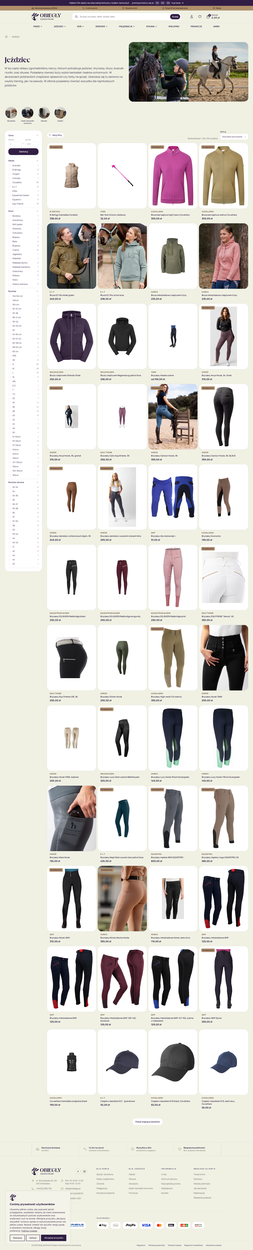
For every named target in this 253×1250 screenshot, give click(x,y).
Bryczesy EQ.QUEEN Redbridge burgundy (120, 616)
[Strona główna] (6, 36)
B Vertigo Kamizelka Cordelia (64, 214)
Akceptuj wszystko (53, 1238)
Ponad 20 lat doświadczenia (176, 8)
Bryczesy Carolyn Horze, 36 (164, 455)
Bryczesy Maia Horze (60, 857)
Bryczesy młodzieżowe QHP (215, 937)
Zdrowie (100, 26)
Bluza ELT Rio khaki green (62, 295)
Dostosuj (17, 1238)
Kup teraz (176, 3)
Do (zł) (28, 140)
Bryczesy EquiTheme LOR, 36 (64, 696)
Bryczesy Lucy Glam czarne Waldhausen (120, 777)
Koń (79, 26)
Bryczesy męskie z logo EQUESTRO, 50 (220, 857)
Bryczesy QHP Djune (212, 1018)
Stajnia (150, 26)
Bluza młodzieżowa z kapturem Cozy (169, 295)
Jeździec (58, 26)
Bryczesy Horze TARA (212, 696)
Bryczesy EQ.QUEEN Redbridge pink (168, 616)
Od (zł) (11, 140)
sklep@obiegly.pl (73, 1188)
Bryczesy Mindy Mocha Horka (114, 937)
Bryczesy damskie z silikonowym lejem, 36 (70, 536)
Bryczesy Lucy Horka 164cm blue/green (170, 777)
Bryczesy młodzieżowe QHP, (63, 1018)
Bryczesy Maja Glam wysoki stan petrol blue (121, 857)
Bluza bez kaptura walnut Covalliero (219, 214)
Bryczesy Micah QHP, (60, 937)
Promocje (196, 26)
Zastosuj (23, 151)
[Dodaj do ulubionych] (91, 147)
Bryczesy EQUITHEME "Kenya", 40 (218, 616)
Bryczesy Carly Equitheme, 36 (114, 455)
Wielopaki (174, 26)
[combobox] (124, 16)
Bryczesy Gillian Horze (111, 696)
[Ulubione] (199, 16)
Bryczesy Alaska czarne (162, 375)
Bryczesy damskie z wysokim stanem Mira (120, 536)
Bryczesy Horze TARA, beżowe (64, 777)
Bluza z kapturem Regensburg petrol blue (120, 375)
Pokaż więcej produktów (147, 1121)
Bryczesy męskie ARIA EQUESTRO (167, 857)
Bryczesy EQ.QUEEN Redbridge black (67, 616)
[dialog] (38, 1217)
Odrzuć (33, 1238)
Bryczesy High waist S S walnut (166, 696)
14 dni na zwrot (91, 8)
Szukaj (175, 16)
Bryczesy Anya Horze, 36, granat (65, 455)
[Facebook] (78, 1171)
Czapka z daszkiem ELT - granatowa (117, 1101)
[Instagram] (84, 1171)
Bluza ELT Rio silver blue (112, 295)
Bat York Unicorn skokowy (113, 214)
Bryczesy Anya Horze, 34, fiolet (217, 375)
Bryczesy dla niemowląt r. (163, 536)
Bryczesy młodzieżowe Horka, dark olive (170, 937)
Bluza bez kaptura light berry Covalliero (170, 214)
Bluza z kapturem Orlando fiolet (65, 375)
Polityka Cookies (29, 1231)
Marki (216, 26)
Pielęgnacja (125, 26)
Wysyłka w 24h (131, 8)
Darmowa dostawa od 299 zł (46, 8)
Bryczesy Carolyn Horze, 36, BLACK (219, 455)
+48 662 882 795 (44, 1188)
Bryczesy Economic (211, 536)
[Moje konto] (191, 16)
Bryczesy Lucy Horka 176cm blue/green (221, 777)
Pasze (36, 26)
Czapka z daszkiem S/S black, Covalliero (170, 1101)
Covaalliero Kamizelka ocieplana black (68, 1101)
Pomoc (218, 8)
